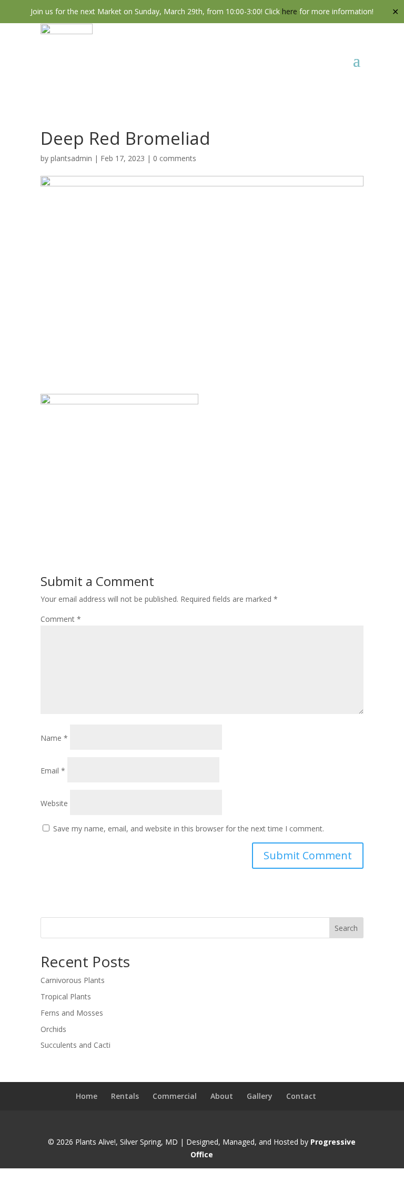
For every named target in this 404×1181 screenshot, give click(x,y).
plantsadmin (71, 158)
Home (86, 1096)
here (289, 11)
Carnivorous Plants (73, 980)
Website (54, 803)
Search (346, 928)
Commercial (175, 1096)
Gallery (259, 1096)
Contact (301, 1096)
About (221, 1096)
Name (54, 738)
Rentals (125, 1096)
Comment (61, 619)
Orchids (53, 1029)
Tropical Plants (66, 996)
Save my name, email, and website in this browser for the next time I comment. (188, 828)
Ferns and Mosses (72, 1013)
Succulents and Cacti (75, 1045)
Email (53, 771)
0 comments (174, 158)
